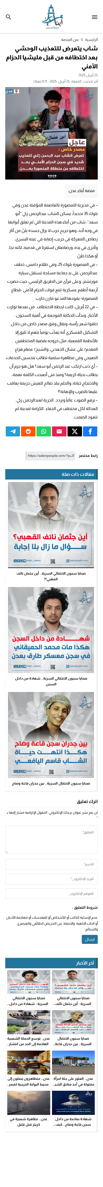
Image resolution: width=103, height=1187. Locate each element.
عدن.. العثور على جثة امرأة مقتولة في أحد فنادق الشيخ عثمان (73, 1084)
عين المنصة (70, 39)
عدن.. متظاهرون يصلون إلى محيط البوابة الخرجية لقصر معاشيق (29, 1084)
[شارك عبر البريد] (59, 431)
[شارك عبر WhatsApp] (44, 431)
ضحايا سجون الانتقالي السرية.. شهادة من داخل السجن (28, 1003)
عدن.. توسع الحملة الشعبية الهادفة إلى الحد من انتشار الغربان (28, 1044)
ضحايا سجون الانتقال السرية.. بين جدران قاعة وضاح (51, 783)
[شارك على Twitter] (75, 431)
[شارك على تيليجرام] (13, 431)
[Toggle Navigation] (96, 16)
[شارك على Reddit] (28, 431)
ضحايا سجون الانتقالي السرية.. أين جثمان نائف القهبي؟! (73, 1003)
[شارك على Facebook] (90, 431)
